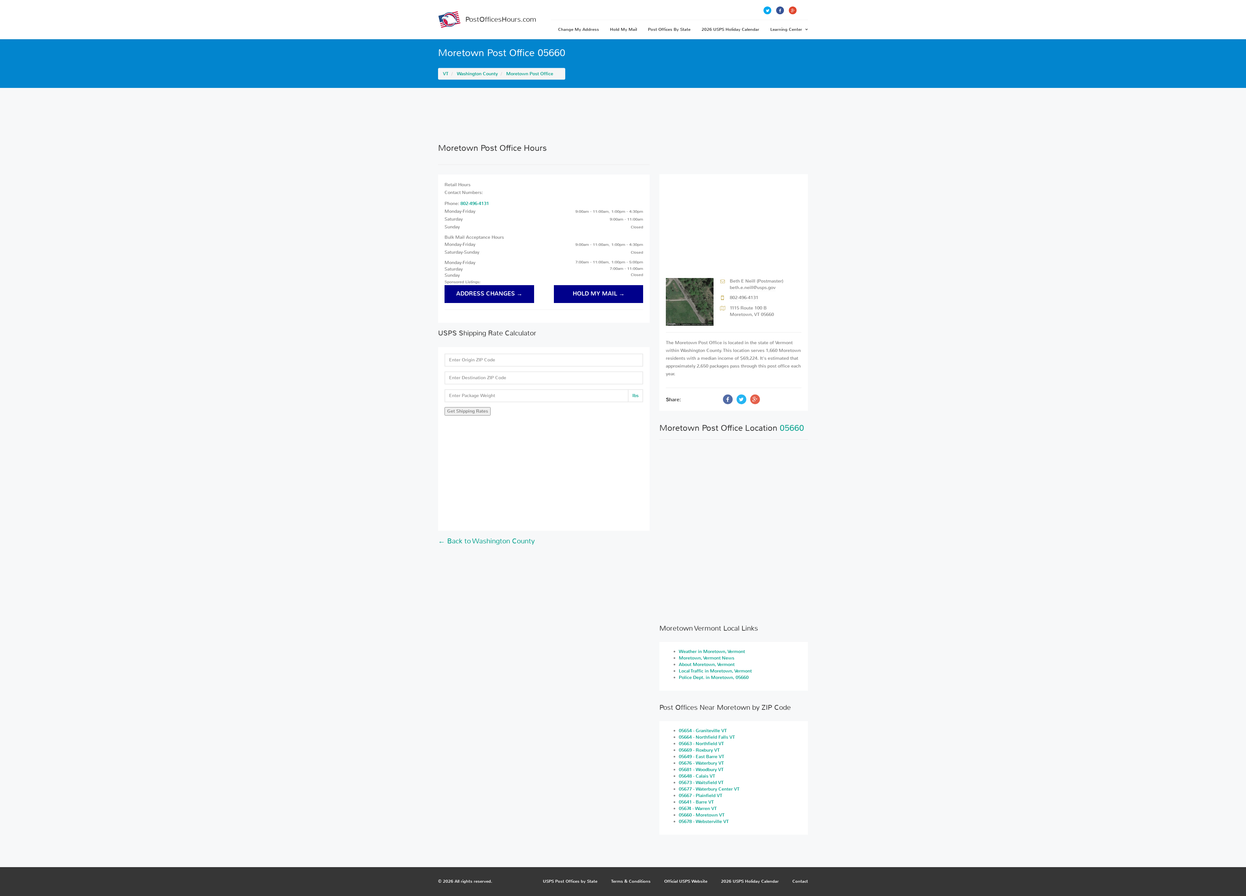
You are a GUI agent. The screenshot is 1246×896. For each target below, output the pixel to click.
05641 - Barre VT (696, 802)
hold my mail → (599, 293)
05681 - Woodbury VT (701, 770)
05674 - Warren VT (698, 808)
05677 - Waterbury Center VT (709, 789)
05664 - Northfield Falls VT (707, 737)
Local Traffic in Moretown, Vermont (715, 671)
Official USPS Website (685, 881)
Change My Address (578, 29)
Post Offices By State (669, 29)
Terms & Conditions (631, 881)
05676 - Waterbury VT (701, 763)
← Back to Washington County (486, 541)
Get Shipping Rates (467, 411)
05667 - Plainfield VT (700, 796)
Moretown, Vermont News (706, 658)
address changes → (489, 293)
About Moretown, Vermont (707, 664)
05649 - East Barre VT (701, 757)
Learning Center (786, 29)
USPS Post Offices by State (570, 881)
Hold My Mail (623, 29)
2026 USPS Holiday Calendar (730, 29)
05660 (792, 428)
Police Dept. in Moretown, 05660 (714, 677)
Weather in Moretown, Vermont (712, 651)
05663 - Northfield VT (701, 744)
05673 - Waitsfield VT (701, 783)
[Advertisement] (623, 115)
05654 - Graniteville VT (703, 731)
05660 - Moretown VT (702, 815)
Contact (800, 881)
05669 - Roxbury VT (699, 750)
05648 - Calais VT (697, 776)
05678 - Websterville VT (704, 821)
